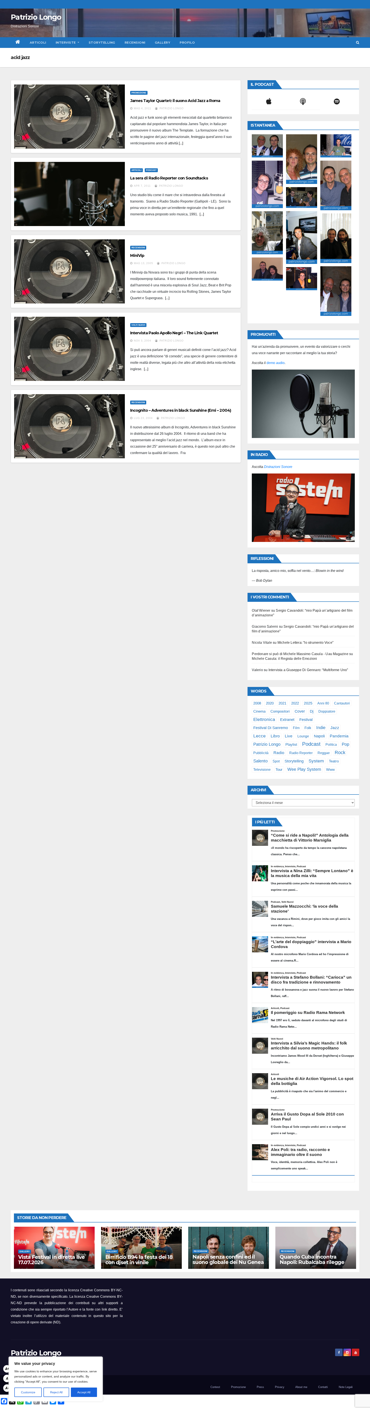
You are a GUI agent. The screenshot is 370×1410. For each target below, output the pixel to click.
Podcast (151, 170)
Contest (215, 1387)
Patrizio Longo (36, 17)
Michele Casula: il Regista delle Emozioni (284, 658)
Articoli (38, 42)
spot (276, 761)
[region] (56, 1379)
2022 (295, 703)
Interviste (66, 42)
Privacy (279, 1387)
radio (278, 752)
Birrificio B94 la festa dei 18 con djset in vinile (139, 1259)
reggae (324, 753)
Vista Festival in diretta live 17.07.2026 (51, 1259)
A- (7, 1388)
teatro (334, 761)
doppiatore (326, 711)
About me (301, 1387)
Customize (28, 1392)
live (288, 736)
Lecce (259, 735)
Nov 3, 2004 (142, 340)
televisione (262, 769)
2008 (257, 703)
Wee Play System (304, 769)
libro (275, 736)
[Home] (18, 42)
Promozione (138, 93)
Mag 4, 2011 (142, 108)
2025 (308, 703)
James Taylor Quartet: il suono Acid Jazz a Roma (175, 100)
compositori (280, 711)
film (296, 728)
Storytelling (102, 42)
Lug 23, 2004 (143, 418)
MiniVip (137, 255)
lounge (303, 736)
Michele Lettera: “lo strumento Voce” (305, 642)
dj (311, 711)
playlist (291, 745)
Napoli (319, 736)
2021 (282, 703)
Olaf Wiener (261, 610)
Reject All (56, 1392)
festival (306, 719)
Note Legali (346, 1387)
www (330, 770)
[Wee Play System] (303, 507)
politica (331, 744)
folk (307, 728)
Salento (260, 761)
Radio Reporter (301, 753)
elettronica (264, 719)
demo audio (276, 363)
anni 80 (323, 703)
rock (340, 752)
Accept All (83, 1392)
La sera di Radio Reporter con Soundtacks (169, 178)
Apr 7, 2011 (142, 185)
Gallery (162, 42)
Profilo (187, 42)
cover (300, 711)
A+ (7, 1369)
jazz (334, 727)
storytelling (294, 761)
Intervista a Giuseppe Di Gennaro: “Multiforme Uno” (308, 670)
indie (320, 727)
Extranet (287, 720)
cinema (259, 711)
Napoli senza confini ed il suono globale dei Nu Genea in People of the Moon (228, 1262)
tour (279, 769)
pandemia (339, 736)
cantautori (342, 703)
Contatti (323, 1387)
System (316, 760)
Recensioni (135, 42)
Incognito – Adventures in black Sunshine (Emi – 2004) (180, 410)
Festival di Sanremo (270, 728)
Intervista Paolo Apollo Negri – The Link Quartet (174, 333)
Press (260, 1387)
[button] (357, 42)
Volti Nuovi (138, 325)
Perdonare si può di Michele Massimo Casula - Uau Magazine (300, 654)
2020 (270, 703)
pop (345, 744)
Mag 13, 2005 (143, 263)
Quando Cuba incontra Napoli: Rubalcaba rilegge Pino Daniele (312, 1262)
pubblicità (261, 753)
